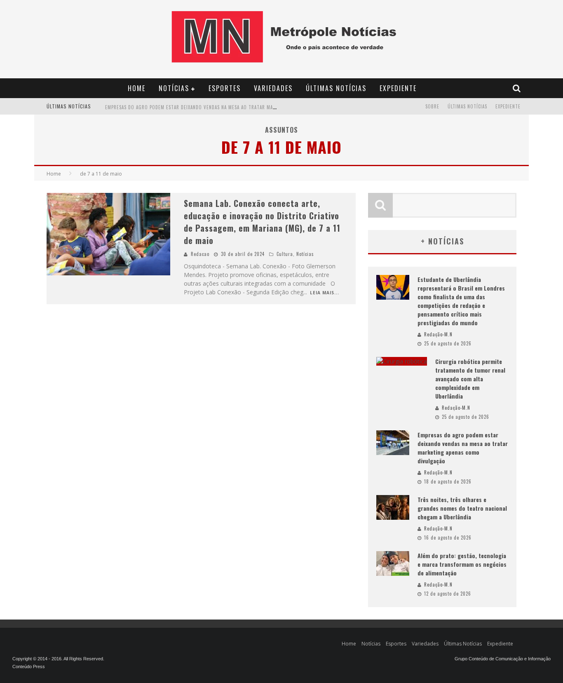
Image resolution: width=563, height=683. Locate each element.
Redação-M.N (438, 334)
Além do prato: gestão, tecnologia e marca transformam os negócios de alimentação (462, 564)
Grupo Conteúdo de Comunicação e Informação (503, 658)
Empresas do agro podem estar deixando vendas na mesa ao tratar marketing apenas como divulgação (228, 107)
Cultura (285, 254)
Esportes (225, 88)
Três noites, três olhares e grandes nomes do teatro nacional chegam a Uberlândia (462, 508)
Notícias (174, 88)
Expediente (398, 88)
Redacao (200, 254)
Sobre (432, 106)
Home (136, 88)
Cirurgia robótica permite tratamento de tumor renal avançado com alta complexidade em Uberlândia (470, 378)
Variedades (273, 88)
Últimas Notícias (336, 88)
